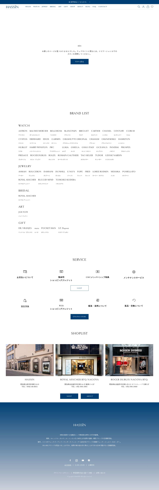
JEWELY (45, 6)
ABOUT (80, 6)
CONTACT (102, 6)
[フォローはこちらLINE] (89, 460)
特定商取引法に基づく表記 (82, 473)
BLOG (88, 6)
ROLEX (28, 6)
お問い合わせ (100, 473)
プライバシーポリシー (62, 473)
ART (60, 6)
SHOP (72, 6)
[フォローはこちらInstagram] (76, 460)
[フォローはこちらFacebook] (70, 460)
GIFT (66, 6)
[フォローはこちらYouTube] (83, 460)
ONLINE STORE (79, 317)
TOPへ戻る (79, 62)
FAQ (94, 6)
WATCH (36, 6)
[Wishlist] (152, 7)
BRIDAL (53, 6)
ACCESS (67, 465)
